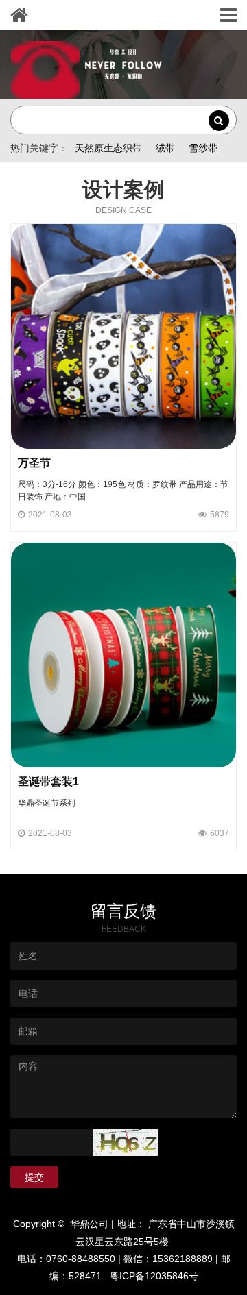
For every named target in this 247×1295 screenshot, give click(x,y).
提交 (34, 1177)
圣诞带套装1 (48, 781)
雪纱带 (203, 148)
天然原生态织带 (108, 148)
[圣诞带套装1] (123, 654)
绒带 (165, 148)
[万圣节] (123, 335)
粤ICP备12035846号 (154, 1275)
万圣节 (34, 463)
